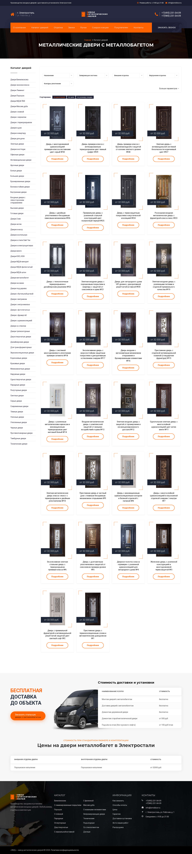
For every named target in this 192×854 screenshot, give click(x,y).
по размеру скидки (84, 97)
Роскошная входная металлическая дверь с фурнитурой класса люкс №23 (163, 215)
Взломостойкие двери (20, 187)
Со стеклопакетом (91, 827)
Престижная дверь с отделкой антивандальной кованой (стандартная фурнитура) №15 (164, 354)
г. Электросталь (25, 12)
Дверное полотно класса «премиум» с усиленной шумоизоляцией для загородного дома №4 (128, 566)
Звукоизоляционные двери (22, 353)
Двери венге (16, 251)
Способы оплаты (120, 805)
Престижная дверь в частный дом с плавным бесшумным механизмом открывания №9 (92, 495)
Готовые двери (16, 213)
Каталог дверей (39, 27)
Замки (71, 27)
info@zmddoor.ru (175, 3)
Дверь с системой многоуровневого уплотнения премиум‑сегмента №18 (57, 353)
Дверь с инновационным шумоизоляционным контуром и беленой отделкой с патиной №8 (128, 497)
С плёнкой (58, 814)
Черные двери (16, 428)
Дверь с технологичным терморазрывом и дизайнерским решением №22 (57, 284)
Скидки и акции (100, 27)
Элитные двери (17, 144)
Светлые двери (17, 396)
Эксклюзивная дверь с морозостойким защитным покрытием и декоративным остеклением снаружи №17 (93, 354)
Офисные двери (17, 155)
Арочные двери (17, 165)
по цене (71, 97)
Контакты (138, 27)
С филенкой (88, 801)
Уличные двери (17, 417)
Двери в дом (16, 128)
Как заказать (118, 801)
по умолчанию (59, 97)
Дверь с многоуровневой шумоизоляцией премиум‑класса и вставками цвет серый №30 (57, 148)
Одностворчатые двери (20, 379)
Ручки (83, 27)
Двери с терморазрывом (21, 122)
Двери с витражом (18, 299)
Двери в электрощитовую (21, 246)
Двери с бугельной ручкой (21, 294)
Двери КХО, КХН (17, 256)
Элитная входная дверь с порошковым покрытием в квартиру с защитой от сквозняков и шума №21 (93, 285)
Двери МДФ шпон (18, 272)
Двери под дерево (18, 288)
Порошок (58, 810)
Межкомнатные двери (20, 369)
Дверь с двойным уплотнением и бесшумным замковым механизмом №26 (57, 215)
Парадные (58, 818)
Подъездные (89, 823)
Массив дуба (88, 805)
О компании (19, 27)
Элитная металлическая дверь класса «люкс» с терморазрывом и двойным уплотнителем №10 (57, 497)
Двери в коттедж (17, 149)
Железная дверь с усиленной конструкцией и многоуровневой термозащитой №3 (164, 566)
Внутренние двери (18, 192)
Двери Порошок (17, 96)
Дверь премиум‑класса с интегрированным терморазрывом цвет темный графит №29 (93, 148)
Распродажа (118, 827)
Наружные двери (17, 374)
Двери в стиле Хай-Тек (20, 240)
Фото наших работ (120, 823)
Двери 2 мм (15, 219)
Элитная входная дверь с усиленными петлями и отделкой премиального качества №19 (163, 285)
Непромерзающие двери (94, 814)
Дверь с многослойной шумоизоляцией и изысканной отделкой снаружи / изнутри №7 (164, 497)
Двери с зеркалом (18, 117)
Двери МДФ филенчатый (21, 267)
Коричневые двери (18, 358)
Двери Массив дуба (19, 106)
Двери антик (16, 224)
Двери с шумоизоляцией (21, 321)
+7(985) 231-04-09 (171, 16)
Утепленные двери (18, 422)
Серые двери (16, 401)
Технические (88, 818)
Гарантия (117, 814)
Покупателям (121, 27)
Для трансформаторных (21, 347)
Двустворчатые (61, 827)
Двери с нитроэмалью (20, 304)
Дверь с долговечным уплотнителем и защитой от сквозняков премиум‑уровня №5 (93, 566)
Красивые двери (17, 363)
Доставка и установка (122, 818)
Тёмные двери (16, 412)
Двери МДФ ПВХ (17, 101)
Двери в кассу (16, 229)
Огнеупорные (60, 823)
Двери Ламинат (17, 90)
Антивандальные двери (20, 160)
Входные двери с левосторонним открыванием (17, 200)
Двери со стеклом (18, 326)
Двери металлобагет (19, 278)
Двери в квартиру (18, 133)
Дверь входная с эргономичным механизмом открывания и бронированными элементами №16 (128, 355)
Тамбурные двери (18, 438)
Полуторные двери (18, 390)
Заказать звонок (167, 27)
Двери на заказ (17, 283)
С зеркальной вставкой (64, 832)
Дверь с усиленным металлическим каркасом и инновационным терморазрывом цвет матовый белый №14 (57, 427)
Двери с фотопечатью (20, 310)
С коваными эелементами (94, 810)
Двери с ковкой (17, 112)
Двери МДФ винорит (19, 262)
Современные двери (19, 406)
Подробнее (57, 159)
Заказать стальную (28, 715)
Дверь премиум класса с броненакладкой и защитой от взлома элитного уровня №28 (128, 148)
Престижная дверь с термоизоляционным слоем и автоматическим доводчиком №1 (92, 634)
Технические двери (18, 444)
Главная (88, 40)
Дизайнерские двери (19, 342)
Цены (115, 810)
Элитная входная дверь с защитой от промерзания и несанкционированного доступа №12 (128, 426)
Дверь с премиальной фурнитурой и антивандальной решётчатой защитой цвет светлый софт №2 (57, 634)
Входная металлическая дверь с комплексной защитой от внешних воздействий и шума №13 (92, 426)
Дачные (86, 832)
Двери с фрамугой (18, 315)
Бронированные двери (20, 181)
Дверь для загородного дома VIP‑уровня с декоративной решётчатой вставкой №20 (128, 284)
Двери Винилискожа (19, 80)
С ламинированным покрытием (67, 805)
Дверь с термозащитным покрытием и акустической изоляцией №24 (128, 215)
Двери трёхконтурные (20, 331)
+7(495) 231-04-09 (171, 12)
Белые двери (16, 171)
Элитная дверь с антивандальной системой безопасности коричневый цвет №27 (164, 148)
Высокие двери (17, 208)
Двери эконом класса (19, 85)
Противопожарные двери (21, 433)
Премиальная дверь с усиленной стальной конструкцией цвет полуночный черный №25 (93, 217)
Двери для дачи (17, 138)
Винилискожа (60, 801)
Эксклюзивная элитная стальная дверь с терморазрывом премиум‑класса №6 (57, 566)
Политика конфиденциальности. (65, 850)
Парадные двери (17, 385)
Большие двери (17, 176)
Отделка (58, 27)
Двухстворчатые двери (20, 337)
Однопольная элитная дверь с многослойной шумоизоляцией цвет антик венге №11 (164, 426)
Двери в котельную (18, 235)
